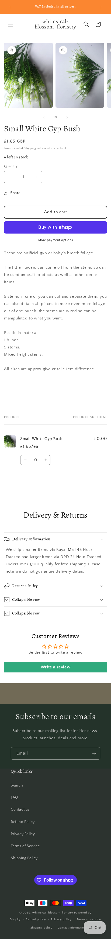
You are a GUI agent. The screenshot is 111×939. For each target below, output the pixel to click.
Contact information (72, 927)
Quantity (11, 166)
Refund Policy (23, 822)
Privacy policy (61, 919)
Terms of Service (25, 846)
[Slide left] (44, 117)
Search (17, 785)
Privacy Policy (23, 834)
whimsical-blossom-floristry (52, 912)
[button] (11, 24)
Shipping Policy (24, 858)
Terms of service (89, 919)
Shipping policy (41, 927)
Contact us (20, 809)
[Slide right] (67, 117)
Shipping (30, 148)
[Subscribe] (94, 753)
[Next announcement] (101, 7)
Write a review (55, 667)
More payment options (55, 240)
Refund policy (36, 919)
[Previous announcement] (10, 7)
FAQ (14, 797)
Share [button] (15, 193)
